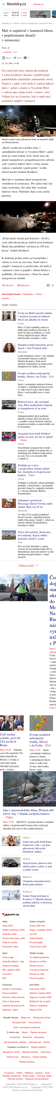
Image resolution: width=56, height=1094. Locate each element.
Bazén (25, 1032)
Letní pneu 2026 (37, 989)
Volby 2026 (7, 925)
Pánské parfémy (26, 1062)
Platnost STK (36, 1010)
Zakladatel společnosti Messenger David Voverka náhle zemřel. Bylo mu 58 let (35, 503)
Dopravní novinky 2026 (40, 997)
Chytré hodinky (40, 1057)
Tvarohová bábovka (39, 970)
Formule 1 (7, 974)
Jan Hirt (33, 934)
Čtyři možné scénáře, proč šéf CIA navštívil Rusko (10, 739)
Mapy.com (26, 1017)
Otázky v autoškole (38, 1005)
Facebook (9, 1073)
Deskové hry (13, 1057)
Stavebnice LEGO (11, 1052)
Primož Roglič (36, 942)
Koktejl (21, 444)
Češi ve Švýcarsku (11, 1001)
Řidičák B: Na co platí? (40, 1001)
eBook (8, 57)
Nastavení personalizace (37, 1079)
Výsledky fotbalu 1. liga (13, 961)
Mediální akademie (11, 1076)
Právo (4, 47)
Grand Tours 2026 (38, 946)
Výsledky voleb (9, 934)
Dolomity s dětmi (10, 1010)
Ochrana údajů (44, 1076)
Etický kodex (29, 1076)
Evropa (21, 323)
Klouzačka (39, 1037)
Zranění (5, 298)
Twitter (19, 1073)
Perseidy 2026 (19, 1022)
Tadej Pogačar (36, 938)
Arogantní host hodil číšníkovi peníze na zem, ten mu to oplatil (35, 435)
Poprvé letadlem (10, 993)
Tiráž (47, 1073)
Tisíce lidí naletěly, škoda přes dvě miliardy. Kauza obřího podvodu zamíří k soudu (34, 535)
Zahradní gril (35, 1042)
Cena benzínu (35, 1022)
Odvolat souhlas (15, 1079)
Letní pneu (46, 1052)
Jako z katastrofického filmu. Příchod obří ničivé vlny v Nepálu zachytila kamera (28, 812)
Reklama (29, 1073)
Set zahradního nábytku (15, 1042)
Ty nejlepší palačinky (39, 957)
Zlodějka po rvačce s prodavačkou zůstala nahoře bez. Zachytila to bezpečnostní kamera (34, 470)
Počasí (21, 380)
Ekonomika (22, 352)
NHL (4, 978)
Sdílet (19, 57)
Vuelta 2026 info (37, 925)
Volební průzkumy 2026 (13, 930)
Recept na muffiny (38, 961)
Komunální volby (10, 946)
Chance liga (8, 957)
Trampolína (15, 1037)
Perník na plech (37, 978)
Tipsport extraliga (10, 965)
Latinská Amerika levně (13, 1005)
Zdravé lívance (37, 965)
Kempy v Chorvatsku (12, 989)
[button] (28, 121)
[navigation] (3, 4)
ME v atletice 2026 (11, 970)
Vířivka (46, 1042)
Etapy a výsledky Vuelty (41, 930)
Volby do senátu (9, 942)
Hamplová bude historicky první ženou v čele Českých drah (35, 346)
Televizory (25, 1057)
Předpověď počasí (41, 1017)
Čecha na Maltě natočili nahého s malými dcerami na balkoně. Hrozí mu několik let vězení (35, 316)
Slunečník (27, 1037)
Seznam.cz (38, 4)
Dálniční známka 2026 (40, 993)
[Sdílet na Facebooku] (48, 285)
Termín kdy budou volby (13, 938)
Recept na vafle (37, 974)
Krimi (20, 542)
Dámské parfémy (30, 1052)
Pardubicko (27, 294)
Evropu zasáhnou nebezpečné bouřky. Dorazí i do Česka (34, 374)
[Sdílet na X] (52, 285)
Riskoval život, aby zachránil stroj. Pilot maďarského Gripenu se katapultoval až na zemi (35, 405)
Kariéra (39, 1073)
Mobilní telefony (38, 1047)
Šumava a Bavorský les (13, 997)
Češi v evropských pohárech (26, 1027)
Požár (39, 294)
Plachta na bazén (38, 1032)
